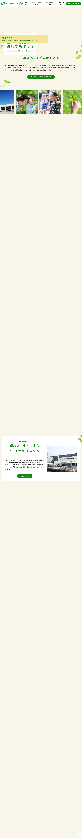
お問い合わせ (74, 3)
